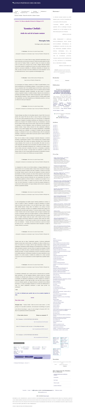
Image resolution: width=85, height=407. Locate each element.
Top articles (24, 390)
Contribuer (35, 11)
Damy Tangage (55, 266)
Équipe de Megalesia (56, 281)
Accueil (16, 11)
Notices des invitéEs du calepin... (58, 302)
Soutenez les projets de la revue (58, 324)
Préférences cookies (58, 390)
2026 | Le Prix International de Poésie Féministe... (62, 226)
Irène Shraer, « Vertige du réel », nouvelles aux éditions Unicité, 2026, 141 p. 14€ (62, 173)
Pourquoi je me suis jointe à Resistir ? (60, 165)
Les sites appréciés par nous (58, 287)
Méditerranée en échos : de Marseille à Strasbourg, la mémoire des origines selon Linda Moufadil (62, 181)
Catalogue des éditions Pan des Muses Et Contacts (61, 251)
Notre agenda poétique (57, 303)
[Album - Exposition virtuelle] (64, 344)
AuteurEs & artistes (34, 12)
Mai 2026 (55, 126)
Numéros (29, 356)
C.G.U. (40, 390)
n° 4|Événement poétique (57, 300)
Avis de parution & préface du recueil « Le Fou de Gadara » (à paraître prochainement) (62, 196)
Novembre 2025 (56, 135)
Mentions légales (66, 117)
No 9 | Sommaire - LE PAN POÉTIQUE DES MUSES (27, 319)
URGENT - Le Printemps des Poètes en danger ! (61, 328)
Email (56, 364)
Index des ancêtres (56, 285)
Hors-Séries (55, 284)
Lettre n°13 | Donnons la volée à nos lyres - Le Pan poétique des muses (30, 326)
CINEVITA (55, 254)
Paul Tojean (56, 380)
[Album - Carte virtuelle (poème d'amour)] (57, 340)
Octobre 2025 (55, 136)
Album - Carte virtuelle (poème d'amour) (56, 342)
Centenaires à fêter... (56, 252)
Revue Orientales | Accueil (57, 321)
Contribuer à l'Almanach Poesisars (59, 262)
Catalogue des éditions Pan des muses (59, 249)
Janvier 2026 (55, 132)
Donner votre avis (56, 274)
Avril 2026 (55, 128)
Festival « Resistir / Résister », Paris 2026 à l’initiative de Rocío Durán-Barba (61, 158)
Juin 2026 (55, 125)
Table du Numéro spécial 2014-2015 (59, 325)
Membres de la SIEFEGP (57, 295)
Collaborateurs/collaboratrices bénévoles (60, 255)
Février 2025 (55, 148)
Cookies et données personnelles (48, 390)
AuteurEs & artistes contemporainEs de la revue (61, 244)
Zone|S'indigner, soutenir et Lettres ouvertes (60, 329)
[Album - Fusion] (64, 340)
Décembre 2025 (56, 133)
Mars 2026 (55, 129)
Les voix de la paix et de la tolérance (59, 288)
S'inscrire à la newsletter (19, 343)
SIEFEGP (54, 322)
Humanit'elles (56, 377)
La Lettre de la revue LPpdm (19, 356)
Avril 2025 (55, 145)
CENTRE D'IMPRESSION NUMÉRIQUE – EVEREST (61, 375)
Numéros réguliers (58, 103)
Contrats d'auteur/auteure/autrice (58, 259)
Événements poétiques (64, 105)
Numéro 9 (38, 357)
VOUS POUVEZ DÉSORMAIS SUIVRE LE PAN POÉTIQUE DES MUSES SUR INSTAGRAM (62, 92)
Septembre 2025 (56, 138)
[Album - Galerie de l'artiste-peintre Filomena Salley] (57, 351)
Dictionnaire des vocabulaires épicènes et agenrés (61, 273)
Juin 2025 (55, 142)
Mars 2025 (55, 146)
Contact (29, 390)
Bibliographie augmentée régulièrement (60, 245)
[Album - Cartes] (64, 337)
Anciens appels (55, 241)
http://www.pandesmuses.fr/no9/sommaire (41, 321)
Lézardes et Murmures (57, 385)
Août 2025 (55, 139)
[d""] (62, 116)
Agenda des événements (57, 240)
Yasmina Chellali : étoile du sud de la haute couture (27, 15)
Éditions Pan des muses (57, 277)
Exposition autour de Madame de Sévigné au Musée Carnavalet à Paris (61, 189)
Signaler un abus (35, 390)
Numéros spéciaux (56, 306)
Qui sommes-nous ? (26, 11)
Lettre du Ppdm (62, 104)
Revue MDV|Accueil (56, 319)
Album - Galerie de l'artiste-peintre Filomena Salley (56, 353)
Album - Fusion (63, 341)
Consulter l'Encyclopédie (57, 258)
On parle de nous (24, 12)
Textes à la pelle (56, 382)
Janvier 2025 (55, 149)
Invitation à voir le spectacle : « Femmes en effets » (62, 203)
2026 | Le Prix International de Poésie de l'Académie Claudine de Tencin (61, 218)
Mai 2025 (55, 143)
